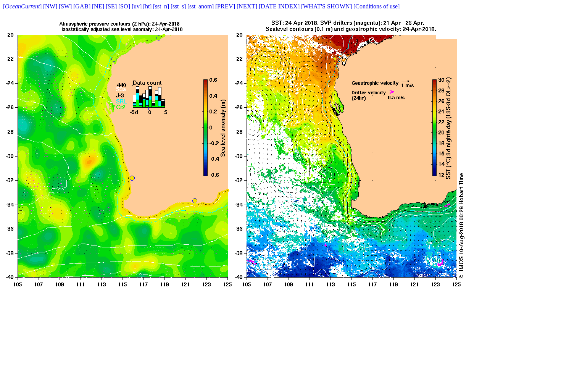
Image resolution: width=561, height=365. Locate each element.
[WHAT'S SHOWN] (326, 6)
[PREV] (225, 6)
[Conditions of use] (376, 6)
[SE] (111, 6)
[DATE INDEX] (279, 6)
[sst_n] (161, 6)
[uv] (137, 6)
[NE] (98, 6)
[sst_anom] (200, 6)
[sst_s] (178, 6)
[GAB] (81, 6)
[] (22, 6)
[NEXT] (247, 6)
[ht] (147, 6)
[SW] (65, 6)
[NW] (50, 6)
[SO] (124, 6)
